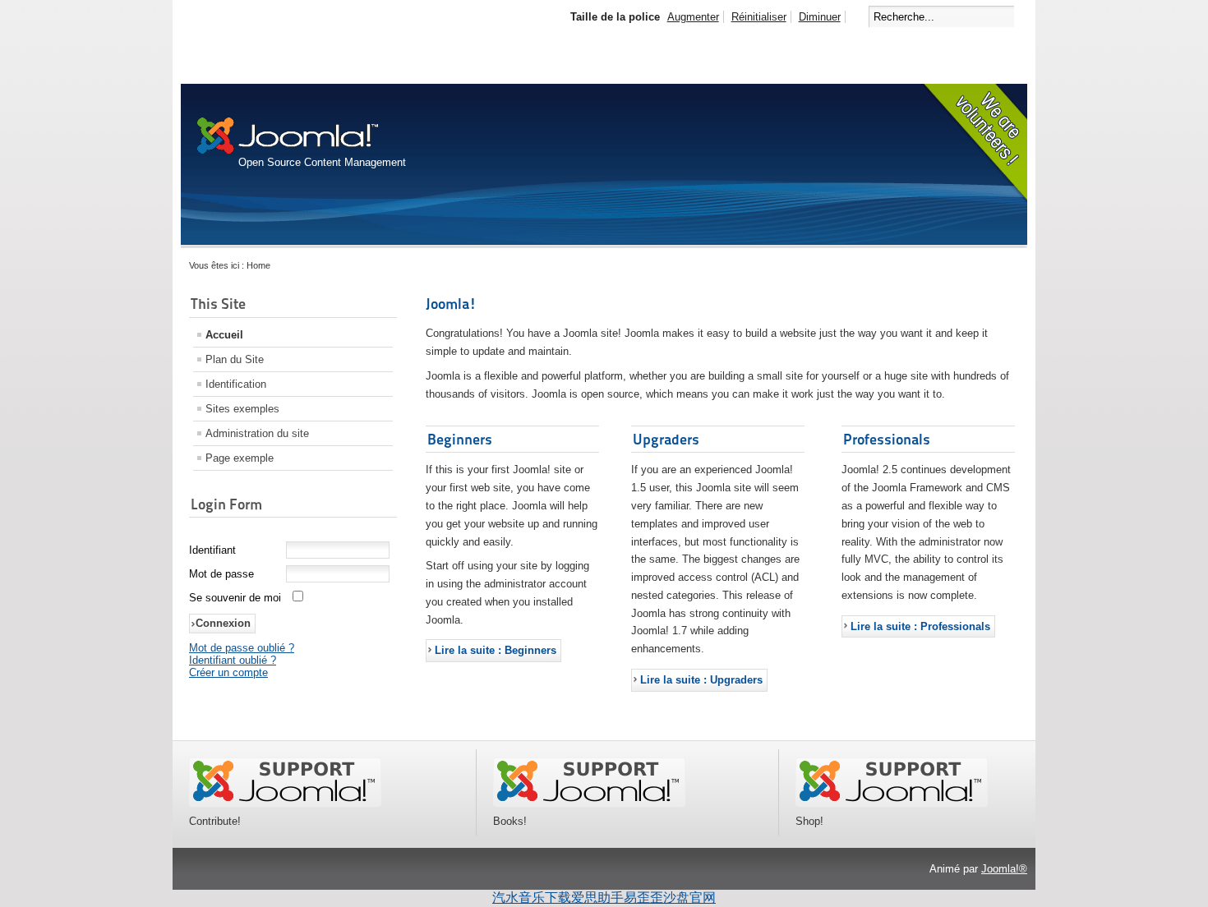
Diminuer (820, 17)
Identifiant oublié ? (232, 660)
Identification (235, 384)
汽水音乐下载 (531, 898)
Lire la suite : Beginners (495, 650)
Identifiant (212, 550)
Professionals (886, 439)
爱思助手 (597, 898)
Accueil (224, 335)
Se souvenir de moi (235, 598)
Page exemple (239, 458)
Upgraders (666, 439)
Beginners (459, 439)
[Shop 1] (589, 803)
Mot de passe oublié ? (241, 648)
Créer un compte (228, 672)
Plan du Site (234, 359)
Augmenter (693, 17)
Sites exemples (242, 409)
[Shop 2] (891, 803)
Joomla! (451, 303)
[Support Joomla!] (285, 803)
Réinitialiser (758, 17)
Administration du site (257, 433)
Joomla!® (1004, 869)
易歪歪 (643, 898)
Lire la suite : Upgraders (701, 680)
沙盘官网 (689, 898)
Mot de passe (221, 574)
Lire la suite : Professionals (920, 626)
